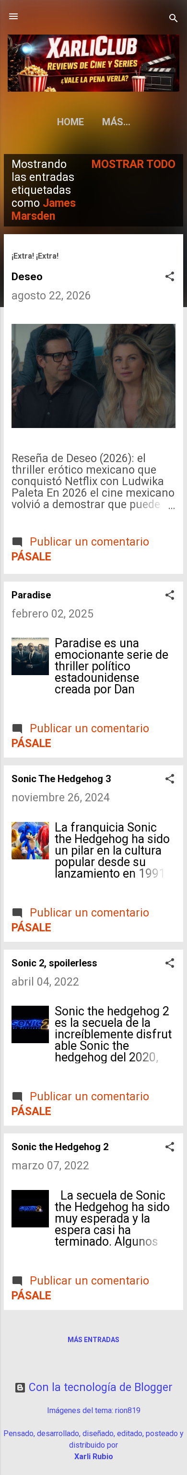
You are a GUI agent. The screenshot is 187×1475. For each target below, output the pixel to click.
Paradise (31, 595)
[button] (169, 278)
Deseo (27, 277)
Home (70, 122)
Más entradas (93, 1340)
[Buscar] (173, 19)
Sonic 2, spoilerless (54, 963)
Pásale (31, 556)
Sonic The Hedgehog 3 (61, 779)
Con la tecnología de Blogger (99, 1387)
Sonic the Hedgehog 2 (60, 1147)
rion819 (127, 1410)
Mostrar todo (133, 164)
